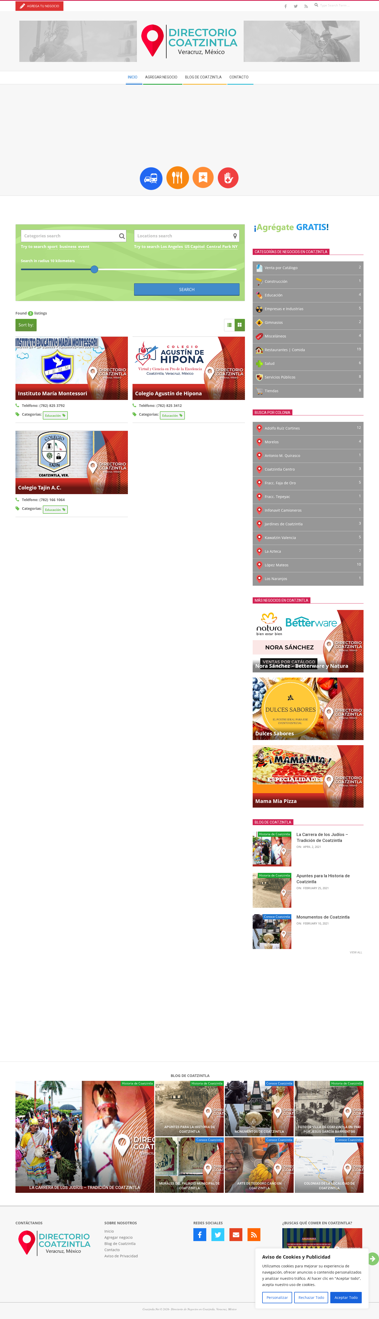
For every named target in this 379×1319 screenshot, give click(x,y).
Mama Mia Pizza (276, 801)
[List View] (229, 325)
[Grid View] (240, 325)
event (83, 246)
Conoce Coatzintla (277, 916)
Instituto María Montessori (52, 393)
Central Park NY (222, 246)
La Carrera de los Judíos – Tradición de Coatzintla (84, 1187)
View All (356, 952)
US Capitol (195, 246)
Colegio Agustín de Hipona (168, 393)
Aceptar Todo (346, 1297)
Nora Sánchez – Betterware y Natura (301, 665)
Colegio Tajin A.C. (39, 487)
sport (52, 246)
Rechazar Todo (311, 1297)
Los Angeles (172, 246)
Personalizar (277, 1297)
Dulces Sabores (274, 733)
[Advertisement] (189, 123)
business (68, 246)
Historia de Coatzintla (274, 834)
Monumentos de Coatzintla (323, 917)
